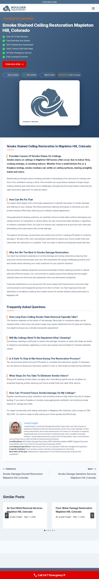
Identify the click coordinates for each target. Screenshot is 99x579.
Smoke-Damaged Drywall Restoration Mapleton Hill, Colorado (23, 473)
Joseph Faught (15, 517)
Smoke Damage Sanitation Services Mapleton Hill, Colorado (77, 473)
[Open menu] (93, 8)
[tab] (44, 530)
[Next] (92, 515)
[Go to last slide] (7, 515)
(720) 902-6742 (49, 2)
